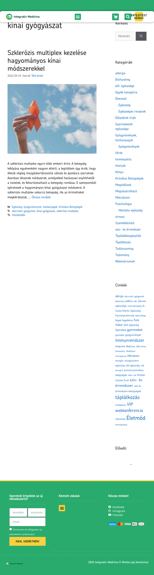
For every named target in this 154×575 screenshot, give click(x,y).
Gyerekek (120, 330)
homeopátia (123, 159)
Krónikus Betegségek (70, 207)
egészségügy (140, 315)
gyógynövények (133, 334)
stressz (120, 217)
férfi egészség (131, 324)
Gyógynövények (129, 146)
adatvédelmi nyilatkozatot (22, 534)
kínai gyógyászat (46, 211)
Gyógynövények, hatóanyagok (40, 207)
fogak (118, 320)
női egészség (133, 365)
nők (142, 365)
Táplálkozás (123, 242)
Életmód (120, 99)
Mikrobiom (122, 197)
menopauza (120, 356)
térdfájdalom (120, 405)
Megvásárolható (126, 191)
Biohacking (122, 79)
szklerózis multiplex (67, 211)
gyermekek (134, 330)
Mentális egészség (131, 210)
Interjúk (120, 166)
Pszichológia (123, 204)
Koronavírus (120, 351)
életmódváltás (121, 424)
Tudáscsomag (124, 248)
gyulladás (119, 335)
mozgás (119, 360)
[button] (78, 17)
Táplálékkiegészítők (128, 236)
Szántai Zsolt (122, 380)
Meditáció (130, 351)
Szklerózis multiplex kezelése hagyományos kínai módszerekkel (47, 60)
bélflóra (129, 301)
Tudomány (122, 255)
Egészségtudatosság (124, 315)
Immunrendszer (129, 340)
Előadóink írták (125, 118)
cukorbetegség (134, 305)
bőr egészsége (124, 86)
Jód (138, 346)
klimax (143, 346)
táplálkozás (127, 397)
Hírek (118, 153)
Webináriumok (125, 261)
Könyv (119, 172)
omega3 (119, 370)
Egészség (17, 207)
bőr (135, 301)
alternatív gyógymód (23, 211)
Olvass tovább (41, 197)
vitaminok (120, 418)
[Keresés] (141, 36)
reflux (130, 375)
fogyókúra (127, 320)
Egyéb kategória (126, 92)
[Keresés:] (125, 36)
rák (134, 375)
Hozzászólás (18, 215)
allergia (120, 73)
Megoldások (123, 185)
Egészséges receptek (132, 111)
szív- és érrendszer (128, 229)
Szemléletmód (124, 223)
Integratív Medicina (125, 346)
